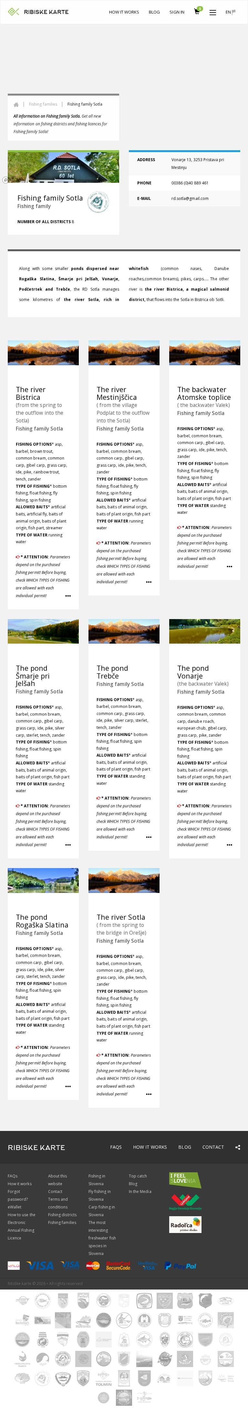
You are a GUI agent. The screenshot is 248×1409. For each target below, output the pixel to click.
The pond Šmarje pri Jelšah (33, 675)
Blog (154, 12)
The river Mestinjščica (117, 393)
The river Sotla (121, 917)
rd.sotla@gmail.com (190, 198)
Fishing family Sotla (39, 428)
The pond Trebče (112, 671)
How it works (124, 12)
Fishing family (34, 206)
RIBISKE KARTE (46, 12)
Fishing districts (62, 1214)
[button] (213, 11)
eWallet (14, 1207)
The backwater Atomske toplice (204, 393)
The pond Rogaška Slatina (42, 920)
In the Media (140, 1191)
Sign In (177, 12)
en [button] (229, 12)
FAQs (116, 1147)
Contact (213, 1147)
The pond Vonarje (193, 671)
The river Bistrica (31, 393)
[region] (124, 105)
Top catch (138, 1176)
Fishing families (43, 104)
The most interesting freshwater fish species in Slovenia (102, 1238)
